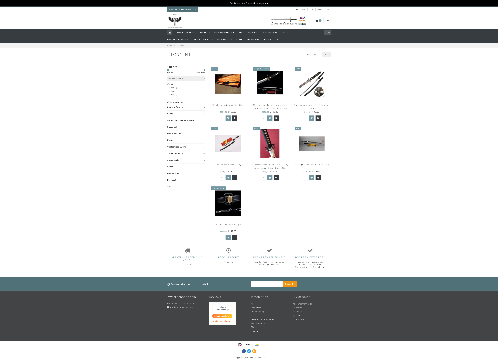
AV (252, 304)
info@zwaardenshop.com (182, 307)
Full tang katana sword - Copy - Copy (311, 164)
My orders (297, 308)
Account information (302, 304)
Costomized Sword (176, 39)
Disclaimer (256, 308)
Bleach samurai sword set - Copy (228, 105)
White (173, 95)
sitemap (254, 331)
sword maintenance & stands (229, 32)
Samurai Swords (185, 32)
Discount (268, 39)
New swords (253, 39)
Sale (279, 39)
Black (173, 88)
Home (169, 45)
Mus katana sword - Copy (228, 224)
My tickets (297, 312)
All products (298, 319)
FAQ (253, 327)
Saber (239, 39)
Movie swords (270, 32)
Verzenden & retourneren (262, 319)
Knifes (285, 32)
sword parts (223, 39)
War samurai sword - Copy (228, 164)
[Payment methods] (240, 345)
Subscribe (290, 284)
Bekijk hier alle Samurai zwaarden (248, 3)
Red (173, 91)
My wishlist (298, 316)
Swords (204, 32)
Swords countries (201, 39)
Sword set (253, 32)
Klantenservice (258, 323)
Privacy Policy (257, 312)
